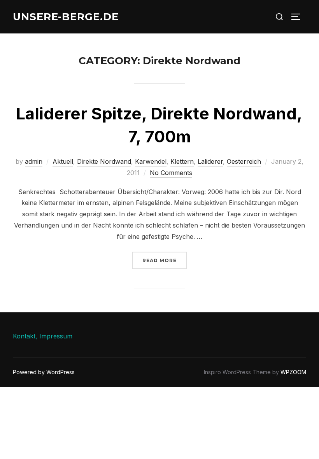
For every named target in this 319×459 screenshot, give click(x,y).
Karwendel (151, 161)
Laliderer (210, 161)
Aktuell (63, 161)
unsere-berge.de (66, 17)
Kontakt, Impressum (42, 336)
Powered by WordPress (44, 372)
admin (33, 161)
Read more (164, 260)
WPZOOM (293, 372)
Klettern (182, 161)
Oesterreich (244, 161)
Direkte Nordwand (104, 161)
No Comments (171, 173)
